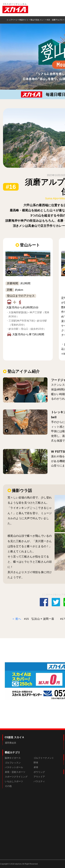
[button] (27, 263)
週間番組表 (10, 742)
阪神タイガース (13, 758)
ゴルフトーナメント (44, 758)
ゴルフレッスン (13, 762)
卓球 (36, 767)
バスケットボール (14, 767)
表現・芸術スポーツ (15, 772)
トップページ (11, 20)
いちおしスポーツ (14, 781)
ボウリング (39, 772)
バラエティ (39, 781)
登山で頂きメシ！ (37, 20)
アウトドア (39, 776)
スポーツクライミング (16, 776)
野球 (36, 762)
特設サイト (23, 20)
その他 (8, 786)
